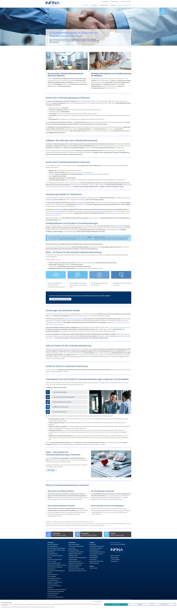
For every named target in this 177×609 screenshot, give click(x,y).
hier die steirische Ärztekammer (56, 324)
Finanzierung (85, 5)
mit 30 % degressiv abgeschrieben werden (119, 327)
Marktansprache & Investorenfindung (56, 589)
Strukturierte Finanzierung (75, 565)
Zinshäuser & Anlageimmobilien (55, 597)
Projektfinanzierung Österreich (76, 563)
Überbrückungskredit (74, 567)
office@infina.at (114, 561)
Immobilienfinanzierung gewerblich (77, 557)
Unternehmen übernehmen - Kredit (77, 570)
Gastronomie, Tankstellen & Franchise (56, 565)
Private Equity (93, 559)
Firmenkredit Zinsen (94, 550)
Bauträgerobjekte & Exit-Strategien (56, 548)
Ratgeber (113, 5)
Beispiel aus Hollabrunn (115, 213)
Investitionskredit (73, 559)
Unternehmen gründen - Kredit (76, 569)
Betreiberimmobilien (52, 553)
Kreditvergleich (104, 5)
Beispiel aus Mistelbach (55, 215)
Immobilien (94, 5)
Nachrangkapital (94, 557)
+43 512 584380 (115, 559)
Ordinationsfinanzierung (75, 561)
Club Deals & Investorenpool (54, 559)
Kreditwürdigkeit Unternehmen (97, 552)
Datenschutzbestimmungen (97, 601)
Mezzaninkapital (94, 555)
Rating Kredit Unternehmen (96, 561)
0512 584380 (122, 544)
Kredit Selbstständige (74, 544)
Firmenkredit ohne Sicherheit (97, 546)
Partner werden (93, 568)
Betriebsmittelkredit (74, 550)
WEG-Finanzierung (94, 563)
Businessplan (93, 544)
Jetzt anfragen (51, 470)
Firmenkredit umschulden (96, 548)
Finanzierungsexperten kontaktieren (60, 299)
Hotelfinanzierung (73, 555)
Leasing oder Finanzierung (96, 553)
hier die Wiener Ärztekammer (122, 322)
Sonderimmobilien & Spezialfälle (55, 591)
